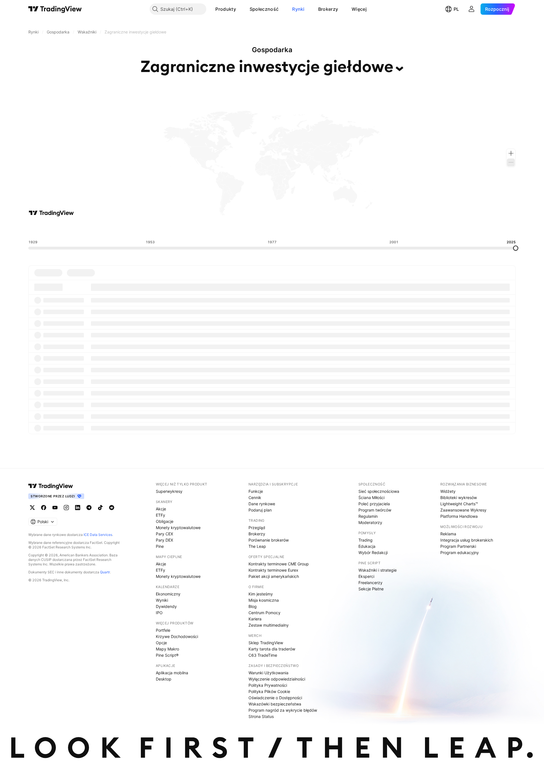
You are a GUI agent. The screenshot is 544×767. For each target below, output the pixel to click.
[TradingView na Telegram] (89, 508)
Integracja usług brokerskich (466, 540)
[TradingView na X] (32, 508)
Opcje (161, 642)
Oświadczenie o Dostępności (275, 697)
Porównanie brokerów (268, 540)
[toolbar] (272, 228)
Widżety (448, 491)
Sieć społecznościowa (378, 491)
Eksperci (366, 576)
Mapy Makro (167, 648)
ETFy (160, 515)
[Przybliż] (511, 153)
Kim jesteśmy (260, 593)
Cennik (254, 497)
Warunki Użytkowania (268, 672)
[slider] (515, 248)
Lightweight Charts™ (459, 503)
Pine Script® (167, 655)
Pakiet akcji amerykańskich (273, 576)
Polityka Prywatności (267, 685)
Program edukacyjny (459, 552)
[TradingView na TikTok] (100, 508)
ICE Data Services (98, 535)
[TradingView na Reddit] (112, 508)
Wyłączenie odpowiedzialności (276, 679)
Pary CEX (164, 533)
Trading (365, 540)
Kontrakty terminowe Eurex (273, 570)
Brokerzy (328, 9)
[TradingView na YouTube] (55, 508)
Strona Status (261, 716)
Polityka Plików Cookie (269, 691)
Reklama (448, 533)
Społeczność (264, 9)
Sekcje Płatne (371, 588)
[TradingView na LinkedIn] (78, 508)
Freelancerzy (370, 582)
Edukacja (366, 546)
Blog (252, 606)
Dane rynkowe (261, 503)
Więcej (359, 9)
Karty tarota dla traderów (271, 648)
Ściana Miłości (371, 497)
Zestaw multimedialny (268, 625)
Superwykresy (169, 491)
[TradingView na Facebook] (44, 508)
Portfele (163, 630)
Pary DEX (164, 540)
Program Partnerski (458, 546)
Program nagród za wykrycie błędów (282, 710)
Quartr (105, 572)
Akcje (161, 508)
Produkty (225, 9)
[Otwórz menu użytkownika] (471, 9)
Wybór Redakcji (373, 552)
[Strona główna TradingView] (55, 9)
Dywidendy (166, 606)
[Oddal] (511, 162)
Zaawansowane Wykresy (463, 510)
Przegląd (256, 527)
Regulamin (368, 516)
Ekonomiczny (168, 593)
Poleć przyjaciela (374, 503)
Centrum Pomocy (264, 612)
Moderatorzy (370, 522)
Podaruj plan (260, 510)
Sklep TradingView (265, 642)
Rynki (298, 9)
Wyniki (162, 600)
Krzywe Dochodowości (177, 636)
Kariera (255, 618)
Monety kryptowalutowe (178, 527)
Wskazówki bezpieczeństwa (274, 704)
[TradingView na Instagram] (66, 508)
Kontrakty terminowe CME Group (278, 563)
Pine (160, 546)
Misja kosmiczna (263, 600)
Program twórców (374, 510)
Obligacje (164, 521)
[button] (240, 9)
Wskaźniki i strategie (377, 570)
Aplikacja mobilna (172, 672)
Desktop (163, 679)
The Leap (257, 546)
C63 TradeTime (262, 655)
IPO (159, 612)
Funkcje (255, 491)
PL (456, 9)
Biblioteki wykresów (458, 497)
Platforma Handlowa (459, 516)
